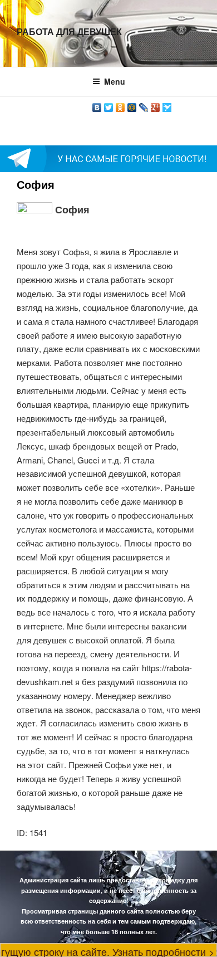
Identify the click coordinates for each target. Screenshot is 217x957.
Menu (114, 81)
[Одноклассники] (120, 104)
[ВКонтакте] (97, 104)
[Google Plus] (155, 104)
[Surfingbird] (167, 104)
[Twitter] (109, 104)
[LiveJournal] (144, 104)
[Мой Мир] (132, 104)
